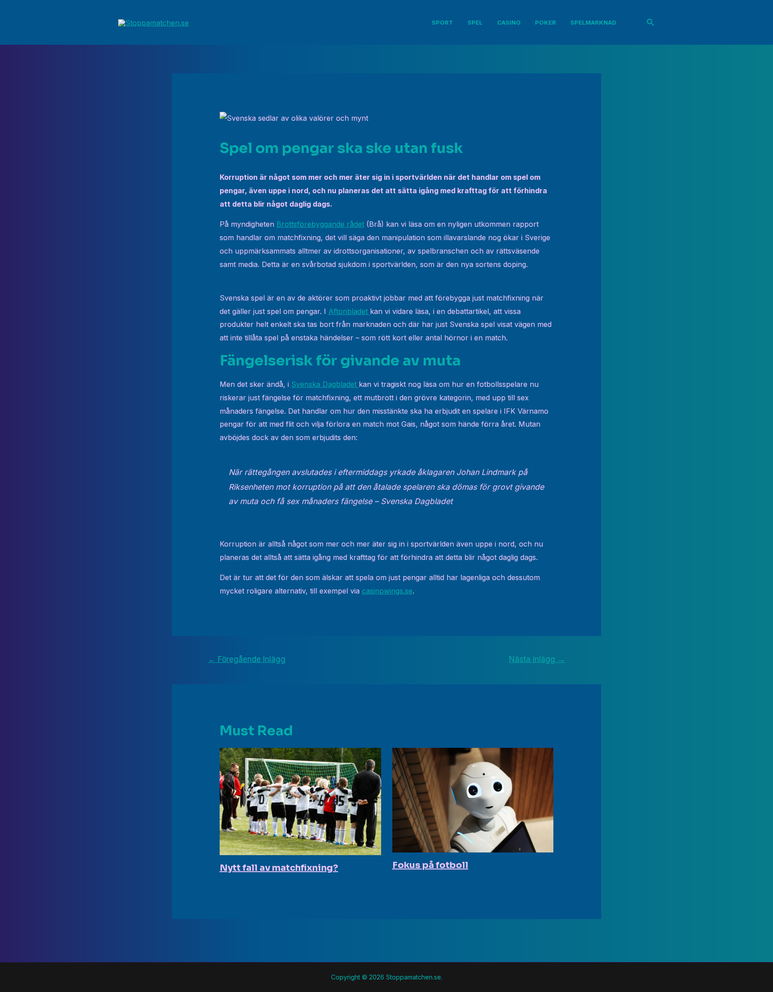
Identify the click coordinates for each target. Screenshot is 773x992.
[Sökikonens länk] (651, 22)
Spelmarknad (593, 22)
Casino (509, 22)
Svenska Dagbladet (325, 384)
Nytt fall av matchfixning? (279, 867)
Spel (475, 22)
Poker (545, 22)
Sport (442, 22)
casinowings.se (387, 590)
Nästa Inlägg (537, 659)
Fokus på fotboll (430, 865)
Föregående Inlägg (246, 659)
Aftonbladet (349, 311)
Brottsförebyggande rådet (320, 224)
